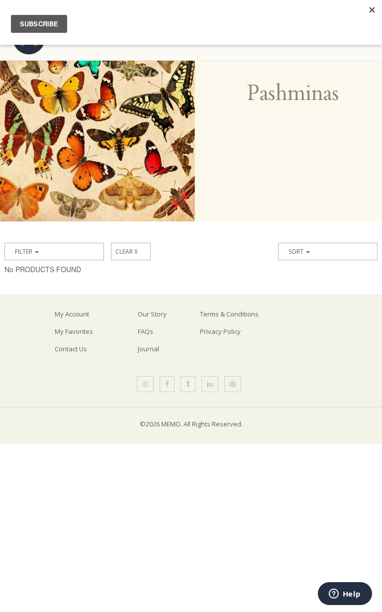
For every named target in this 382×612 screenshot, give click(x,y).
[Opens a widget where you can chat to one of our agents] (344, 594)
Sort (296, 251)
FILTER (24, 251)
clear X (126, 251)
